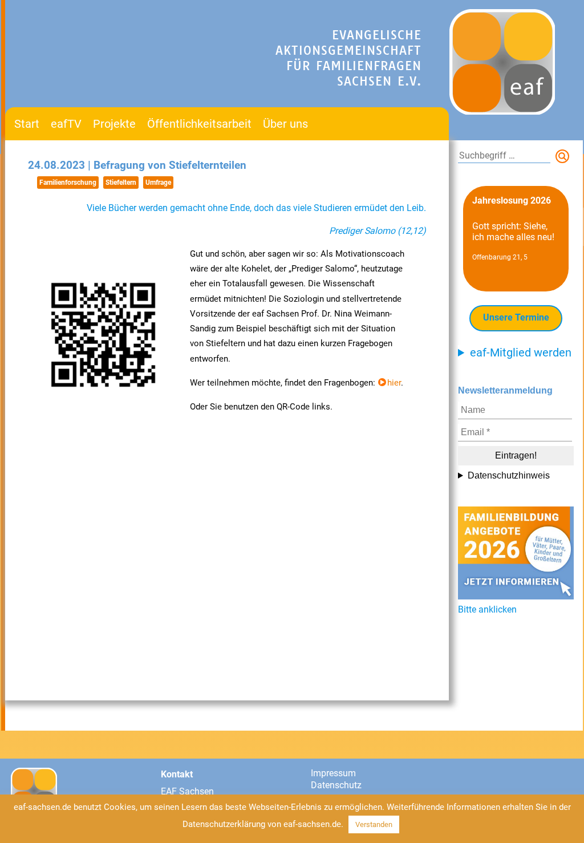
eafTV (66, 124)
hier (394, 383)
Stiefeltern (121, 183)
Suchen (564, 158)
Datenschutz (336, 785)
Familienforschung (67, 183)
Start (26, 124)
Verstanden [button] (373, 824)
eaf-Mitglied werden (520, 352)
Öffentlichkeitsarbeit (199, 124)
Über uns (285, 124)
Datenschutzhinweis (509, 475)
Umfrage (158, 183)
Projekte (114, 124)
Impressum (333, 773)
